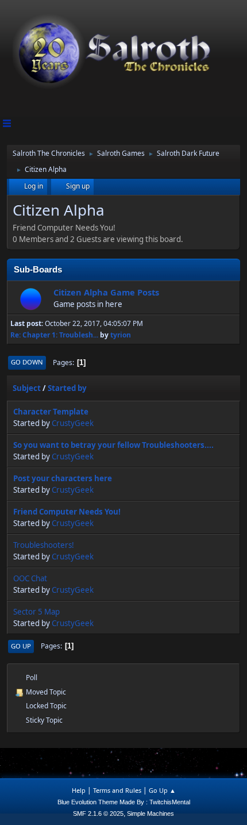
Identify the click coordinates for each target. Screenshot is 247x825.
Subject (27, 388)
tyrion (120, 335)
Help (79, 790)
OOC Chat (30, 578)
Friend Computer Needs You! (67, 511)
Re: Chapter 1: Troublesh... (54, 335)
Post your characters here (62, 478)
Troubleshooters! (43, 545)
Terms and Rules (117, 790)
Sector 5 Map (36, 612)
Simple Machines (150, 813)
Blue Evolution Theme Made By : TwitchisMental (123, 802)
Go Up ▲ (162, 790)
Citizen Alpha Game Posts (106, 292)
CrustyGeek (73, 423)
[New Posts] (31, 299)
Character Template (50, 411)
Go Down (27, 362)
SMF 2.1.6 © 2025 (98, 813)
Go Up (21, 646)
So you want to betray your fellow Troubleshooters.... (113, 445)
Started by (67, 388)
